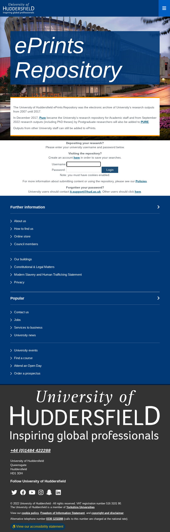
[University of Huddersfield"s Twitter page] (14, 492)
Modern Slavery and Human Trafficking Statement (48, 274)
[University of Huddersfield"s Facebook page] (23, 492)
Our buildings (23, 259)
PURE (145, 122)
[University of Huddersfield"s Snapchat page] (50, 492)
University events (26, 350)
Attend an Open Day (28, 365)
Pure (42, 117)
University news (25, 335)
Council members (26, 244)
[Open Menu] (164, 8)
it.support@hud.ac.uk (85, 191)
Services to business (28, 327)
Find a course (23, 358)
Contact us (21, 312)
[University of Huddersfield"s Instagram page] (41, 492)
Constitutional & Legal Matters (34, 267)
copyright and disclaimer (107, 513)
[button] (110, 170)
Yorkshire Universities (80, 507)
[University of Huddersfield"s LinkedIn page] (58, 492)
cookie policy (30, 513)
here (77, 157)
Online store (22, 236)
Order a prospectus (27, 373)
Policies (141, 181)
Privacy (19, 282)
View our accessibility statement (39, 526)
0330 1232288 (54, 518)
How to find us (23, 228)
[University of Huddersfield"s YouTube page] (32, 492)
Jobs (17, 320)
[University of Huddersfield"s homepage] (85, 416)
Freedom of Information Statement (62, 513)
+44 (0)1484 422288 (30, 450)
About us (20, 221)
